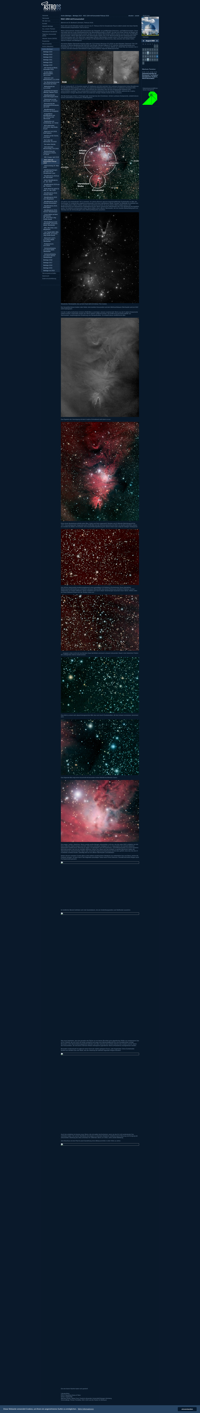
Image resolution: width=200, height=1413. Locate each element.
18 (145, 56)
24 (143, 59)
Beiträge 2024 (47, 52)
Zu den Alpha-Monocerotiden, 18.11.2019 (48, 73)
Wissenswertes (47, 44)
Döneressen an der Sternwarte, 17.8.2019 (50, 100)
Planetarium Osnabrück (49, 31)
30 (157, 59)
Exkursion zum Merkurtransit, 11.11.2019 (51, 78)
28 (152, 59)
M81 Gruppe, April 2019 (51, 157)
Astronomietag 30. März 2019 (51, 166)
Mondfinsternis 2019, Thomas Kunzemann (50, 202)
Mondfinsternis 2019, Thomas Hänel (50, 193)
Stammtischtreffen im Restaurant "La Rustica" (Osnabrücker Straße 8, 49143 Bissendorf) (150, 76)
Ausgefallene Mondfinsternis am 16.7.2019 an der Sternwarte (49, 116)
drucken (131, 16)
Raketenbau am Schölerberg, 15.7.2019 (50, 122)
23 (157, 56)
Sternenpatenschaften (49, 273)
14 (152, 53)
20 (150, 56)
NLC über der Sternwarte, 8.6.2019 (49, 140)
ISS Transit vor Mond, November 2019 (50, 68)
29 (155, 59)
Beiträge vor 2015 (49, 270)
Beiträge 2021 (47, 60)
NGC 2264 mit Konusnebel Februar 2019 (49, 161)
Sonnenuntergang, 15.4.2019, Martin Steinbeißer (49, 249)
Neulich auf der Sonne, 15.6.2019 (51, 136)
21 (152, 56)
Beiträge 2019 (47, 65)
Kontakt (44, 23)
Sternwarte (45, 18)
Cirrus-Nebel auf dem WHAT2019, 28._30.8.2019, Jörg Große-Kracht (50, 217)
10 (143, 53)
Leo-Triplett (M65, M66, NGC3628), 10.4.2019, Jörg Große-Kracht (51, 233)
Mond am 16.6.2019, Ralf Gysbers (50, 132)
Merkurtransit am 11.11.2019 (49, 87)
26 (148, 59)
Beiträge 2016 (47, 265)
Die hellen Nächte (49, 144)
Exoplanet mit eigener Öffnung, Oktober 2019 (50, 91)
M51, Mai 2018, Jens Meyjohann (50, 228)
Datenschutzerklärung (49, 278)
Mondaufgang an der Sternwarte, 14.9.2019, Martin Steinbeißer (50, 223)
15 (155, 53)
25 (145, 59)
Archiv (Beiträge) (47, 49)
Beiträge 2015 (47, 268)
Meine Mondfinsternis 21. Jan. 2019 (50, 181)
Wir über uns (46, 21)
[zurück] (143, 40)
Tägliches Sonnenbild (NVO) (49, 35)
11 (145, 53)
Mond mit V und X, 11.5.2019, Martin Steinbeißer (49, 239)
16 (157, 53)
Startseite (45, 15)
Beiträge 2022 (47, 57)
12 (148, 53)
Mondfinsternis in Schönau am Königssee (50, 110)
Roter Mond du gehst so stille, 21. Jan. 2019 (51, 189)
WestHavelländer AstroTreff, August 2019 (50, 96)
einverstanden (187, 1409)
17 (143, 56)
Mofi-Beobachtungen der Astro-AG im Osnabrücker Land (50, 171)
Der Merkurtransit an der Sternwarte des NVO (51, 83)
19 (148, 56)
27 (150, 59)
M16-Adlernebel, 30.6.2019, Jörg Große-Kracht (50, 127)
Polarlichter (45, 41)
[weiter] (157, 40)
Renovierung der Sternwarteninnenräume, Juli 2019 (51, 105)
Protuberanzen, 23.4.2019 (48, 244)
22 (155, 56)
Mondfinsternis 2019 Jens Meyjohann (50, 198)
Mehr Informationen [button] (86, 1409)
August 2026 (150, 41)
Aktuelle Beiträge (47, 26)
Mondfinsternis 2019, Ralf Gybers (50, 206)
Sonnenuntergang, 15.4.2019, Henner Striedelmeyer (49, 255)
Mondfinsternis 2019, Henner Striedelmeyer (50, 211)
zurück (137, 16)
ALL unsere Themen (48, 29)
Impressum (45, 276)
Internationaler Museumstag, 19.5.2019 (51, 147)
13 (150, 53)
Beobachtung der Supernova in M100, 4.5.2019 (49, 152)
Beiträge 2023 (47, 54)
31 (143, 63)
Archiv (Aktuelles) (47, 46)
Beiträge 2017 (47, 262)
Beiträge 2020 (47, 62)
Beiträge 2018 (47, 260)
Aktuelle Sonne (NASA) (49, 38)
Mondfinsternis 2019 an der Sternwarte (51, 176)
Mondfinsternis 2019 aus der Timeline (51, 185)
